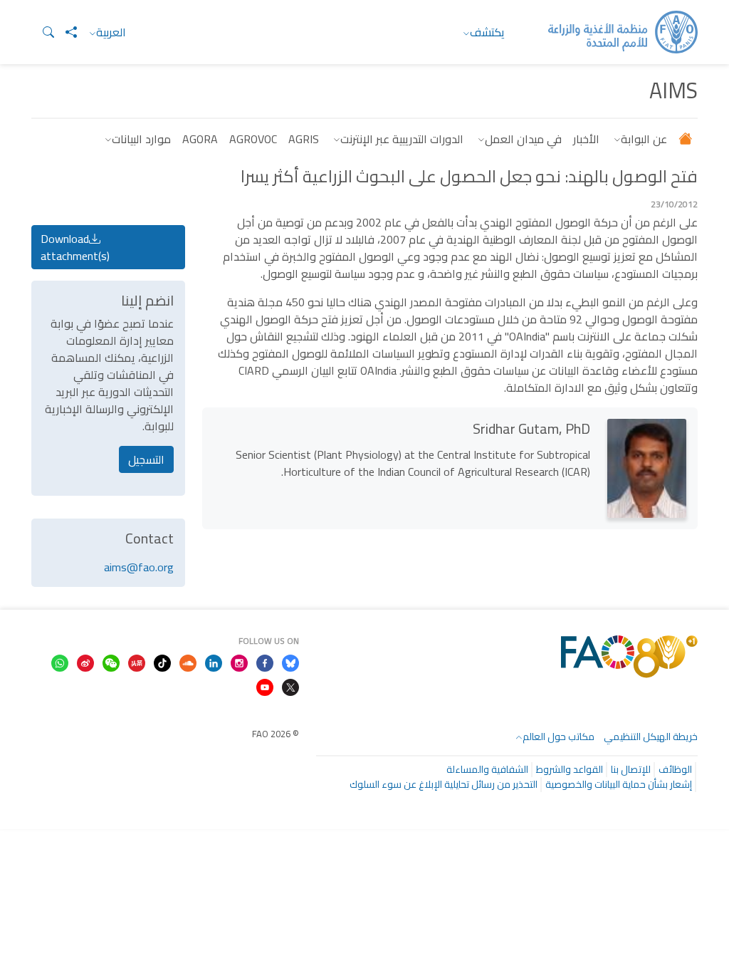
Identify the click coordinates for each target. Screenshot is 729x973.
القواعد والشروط (569, 769)
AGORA (200, 139)
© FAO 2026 (275, 733)
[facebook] (264, 661)
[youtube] (264, 686)
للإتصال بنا (631, 769)
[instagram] (239, 661)
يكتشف (487, 32)
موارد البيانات (141, 139)
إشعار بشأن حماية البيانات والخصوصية (618, 784)
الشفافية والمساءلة (487, 769)
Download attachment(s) (75, 247)
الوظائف (675, 769)
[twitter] (290, 686)
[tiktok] (162, 661)
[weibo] (85, 661)
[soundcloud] (187, 661)
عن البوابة (644, 139)
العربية (111, 32)
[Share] (65, 32)
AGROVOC (253, 139)
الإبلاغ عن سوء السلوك (396, 784)
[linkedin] (213, 661)
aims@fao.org (139, 567)
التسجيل (146, 459)
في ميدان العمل (523, 139)
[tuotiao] (136, 661)
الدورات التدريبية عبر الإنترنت (401, 139)
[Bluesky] (290, 661)
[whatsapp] (59, 661)
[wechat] (111, 661)
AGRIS (303, 139)
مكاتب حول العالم (558, 736)
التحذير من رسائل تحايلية (490, 784)
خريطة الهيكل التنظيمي (651, 736)
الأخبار (586, 139)
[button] (42, 32)
